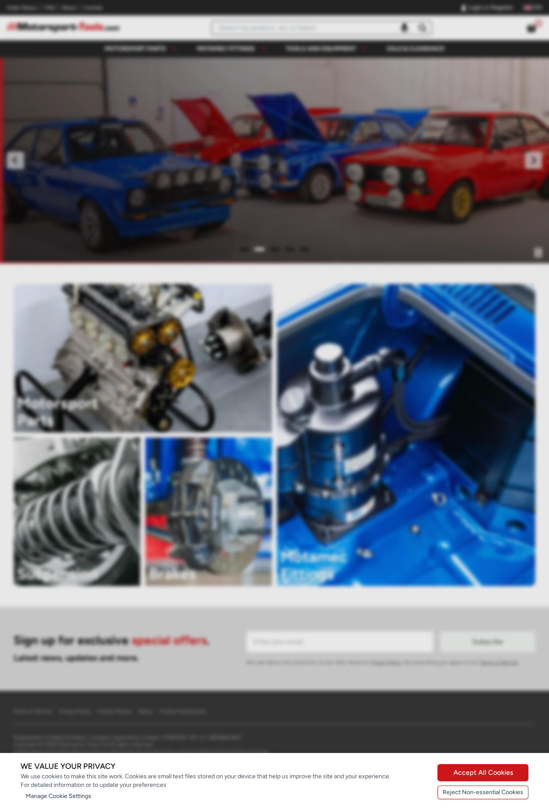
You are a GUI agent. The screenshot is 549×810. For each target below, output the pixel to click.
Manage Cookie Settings (58, 796)
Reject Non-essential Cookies (483, 792)
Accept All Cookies (483, 772)
